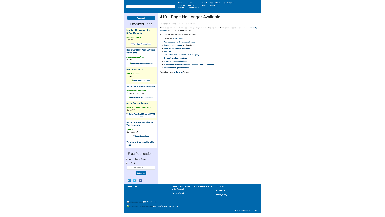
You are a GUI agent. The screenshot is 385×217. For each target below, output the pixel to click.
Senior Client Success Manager (141, 86)
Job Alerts (132, 163)
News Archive (177, 39)
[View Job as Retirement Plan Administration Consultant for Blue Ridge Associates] (141, 63)
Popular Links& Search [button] (215, 4)
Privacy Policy (221, 195)
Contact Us (220, 191)
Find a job (167, 52)
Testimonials (132, 187)
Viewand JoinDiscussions (192, 5)
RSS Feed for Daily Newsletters (165, 206)
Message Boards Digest (137, 159)
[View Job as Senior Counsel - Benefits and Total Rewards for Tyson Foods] (141, 136)
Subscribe (141, 173)
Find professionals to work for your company (181, 55)
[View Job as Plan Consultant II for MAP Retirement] (141, 80)
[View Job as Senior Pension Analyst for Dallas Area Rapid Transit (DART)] (141, 115)
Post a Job (141, 18)
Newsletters (228, 3)
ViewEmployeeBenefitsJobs (181, 6)
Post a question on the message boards (179, 42)
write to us (178, 72)
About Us (220, 187)
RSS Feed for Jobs (150, 202)
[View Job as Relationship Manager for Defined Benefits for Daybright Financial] (141, 44)
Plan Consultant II (134, 69)
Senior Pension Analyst (137, 103)
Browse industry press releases (176, 68)
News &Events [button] (204, 4)
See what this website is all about (177, 48)
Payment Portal (178, 193)
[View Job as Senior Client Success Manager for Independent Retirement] (141, 97)
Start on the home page (173, 45)
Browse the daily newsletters (175, 58)
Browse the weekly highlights (175, 61)
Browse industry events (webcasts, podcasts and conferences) (189, 64)
